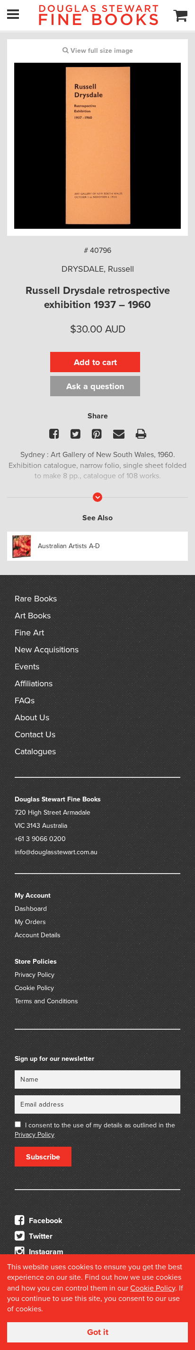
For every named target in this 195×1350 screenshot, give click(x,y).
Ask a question (95, 386)
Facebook (44, 1220)
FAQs (25, 700)
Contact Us (35, 734)
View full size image (101, 51)
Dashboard (31, 909)
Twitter (40, 1236)
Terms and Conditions (46, 1001)
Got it (97, 1332)
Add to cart (95, 362)
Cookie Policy (34, 988)
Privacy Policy (34, 975)
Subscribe (43, 1157)
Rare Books (36, 598)
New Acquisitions (47, 649)
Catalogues (35, 751)
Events (27, 666)
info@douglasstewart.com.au (56, 852)
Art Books (33, 615)
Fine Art (29, 632)
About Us (32, 717)
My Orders (30, 922)
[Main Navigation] (13, 14)
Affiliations (34, 683)
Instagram (45, 1252)
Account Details (38, 935)
